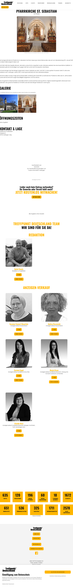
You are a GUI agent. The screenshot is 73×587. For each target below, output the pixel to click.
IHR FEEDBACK (36, 544)
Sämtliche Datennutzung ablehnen (58, 576)
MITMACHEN (5, 7)
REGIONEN (20, 3)
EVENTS (33, 3)
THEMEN (60, 3)
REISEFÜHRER (41, 3)
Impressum (11, 584)
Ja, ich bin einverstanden (58, 572)
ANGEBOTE (68, 3)
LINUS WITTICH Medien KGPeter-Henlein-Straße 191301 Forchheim (36, 562)
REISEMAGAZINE (51, 3)
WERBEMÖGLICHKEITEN (36, 549)
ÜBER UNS (36, 534)
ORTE (26, 3)
